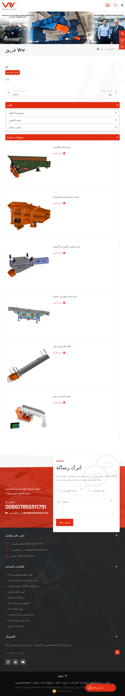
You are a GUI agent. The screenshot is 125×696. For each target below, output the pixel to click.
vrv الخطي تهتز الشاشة (18, 603)
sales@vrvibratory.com (35, 512)
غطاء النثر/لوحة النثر (62, 346)
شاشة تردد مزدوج (16, 625)
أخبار (57, 682)
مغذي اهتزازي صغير (62, 396)
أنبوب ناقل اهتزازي (16, 591)
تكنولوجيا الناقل (16, 113)
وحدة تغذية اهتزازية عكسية (65, 296)
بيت (101, 49)
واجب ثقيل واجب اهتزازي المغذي (23, 580)
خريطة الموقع (96, 682)
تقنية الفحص (15, 120)
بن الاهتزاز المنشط (16, 597)
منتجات (36, 682)
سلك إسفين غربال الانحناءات (21, 614)
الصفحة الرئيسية (22, 682)
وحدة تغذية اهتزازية (61, 146)
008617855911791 (25, 507)
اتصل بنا (84, 682)
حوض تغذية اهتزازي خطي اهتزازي (23, 586)
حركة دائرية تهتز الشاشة (19, 620)
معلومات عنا (47, 682)
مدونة (65, 682)
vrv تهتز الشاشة (15, 608)
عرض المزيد (57, 153)
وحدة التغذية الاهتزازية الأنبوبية (66, 246)
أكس (107, 682)
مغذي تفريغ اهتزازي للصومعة (66, 196)
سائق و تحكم (15, 127)
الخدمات (74, 682)
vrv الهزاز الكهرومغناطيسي (20, 574)
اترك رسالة (98, 687)
